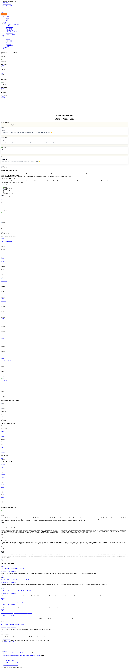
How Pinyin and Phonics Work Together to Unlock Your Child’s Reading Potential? (16, 613)
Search (15, 52)
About (4, 22)
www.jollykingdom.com (8, 641)
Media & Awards (9, 45)
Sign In (10, 40)
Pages (4, 36)
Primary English (9, 33)
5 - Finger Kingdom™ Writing (12, 31)
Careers (7, 46)
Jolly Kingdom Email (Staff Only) (10, 665)
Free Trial (4, 13)
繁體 (7, 19)
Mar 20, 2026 (3, 615)
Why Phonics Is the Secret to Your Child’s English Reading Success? (13, 602)
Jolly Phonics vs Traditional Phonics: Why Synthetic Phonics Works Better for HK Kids (22, 655)
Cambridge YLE (9, 30)
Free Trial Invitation (7, 5)
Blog (4, 35)
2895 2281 (5, 2)
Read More (3, 575)
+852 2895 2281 (6, 639)
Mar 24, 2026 (3, 593)
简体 (7, 20)
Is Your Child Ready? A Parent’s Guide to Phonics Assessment (12, 568)
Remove (2, 65)
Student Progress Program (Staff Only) (11, 662)
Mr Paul (2, 467)
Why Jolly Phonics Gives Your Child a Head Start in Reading (16, 652)
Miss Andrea (3, 487)
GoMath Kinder (9, 27)
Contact (5, 48)
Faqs (7, 42)
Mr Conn (2, 477)
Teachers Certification (10, 34)
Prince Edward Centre (4, 455)
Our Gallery (8, 44)
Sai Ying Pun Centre (4, 444)
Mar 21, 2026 (3, 627)
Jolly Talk (8, 25)
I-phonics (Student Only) (8, 660)
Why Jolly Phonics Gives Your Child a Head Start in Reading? (12, 624)
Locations (5, 47)
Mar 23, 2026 (3, 582)
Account (8, 39)
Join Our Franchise (7, 4)
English (7, 18)
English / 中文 (6, 16)
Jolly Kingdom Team (11, 571)
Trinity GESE (9, 29)
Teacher (7, 37)
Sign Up (10, 41)
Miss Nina (2, 497)
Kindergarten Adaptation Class (12, 24)
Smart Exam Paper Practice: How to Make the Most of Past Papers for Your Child (16, 590)
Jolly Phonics (9, 28)
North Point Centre (4, 428)
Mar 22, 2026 (3, 571)
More (2, 458)
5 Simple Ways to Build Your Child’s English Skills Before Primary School (15, 579)
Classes (4, 23)
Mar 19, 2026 (3, 604)
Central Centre (3, 439)
